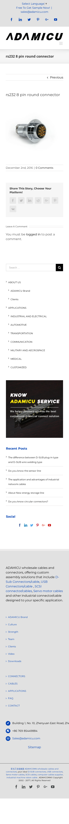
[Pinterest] (37, 525)
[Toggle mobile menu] (61, 43)
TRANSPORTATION (22, 333)
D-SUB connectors (37, 771)
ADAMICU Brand (20, 290)
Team (11, 639)
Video (11, 653)
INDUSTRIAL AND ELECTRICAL (29, 316)
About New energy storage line (26, 492)
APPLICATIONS (17, 307)
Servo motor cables (48, 591)
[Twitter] (31, 525)
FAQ (10, 698)
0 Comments (44, 168)
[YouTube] (49, 525)
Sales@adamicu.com (26, 738)
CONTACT (14, 705)
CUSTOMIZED (19, 367)
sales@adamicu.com (34, 12)
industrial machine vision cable (22, 777)
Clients (14, 299)
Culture (12, 624)
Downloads (14, 661)
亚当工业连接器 (17, 769)
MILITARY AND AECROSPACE (28, 350)
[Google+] (43, 525)
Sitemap (34, 747)
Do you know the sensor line (24, 470)
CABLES (12, 683)
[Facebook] (19, 525)
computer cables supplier (50, 774)
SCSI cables (31, 774)
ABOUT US (14, 282)
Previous (56, 77)
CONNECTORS (16, 676)
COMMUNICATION (21, 341)
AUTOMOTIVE (19, 324)
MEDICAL (16, 358)
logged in (33, 234)
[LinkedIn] (25, 525)
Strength (13, 631)
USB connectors (55, 771)
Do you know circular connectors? (28, 501)
